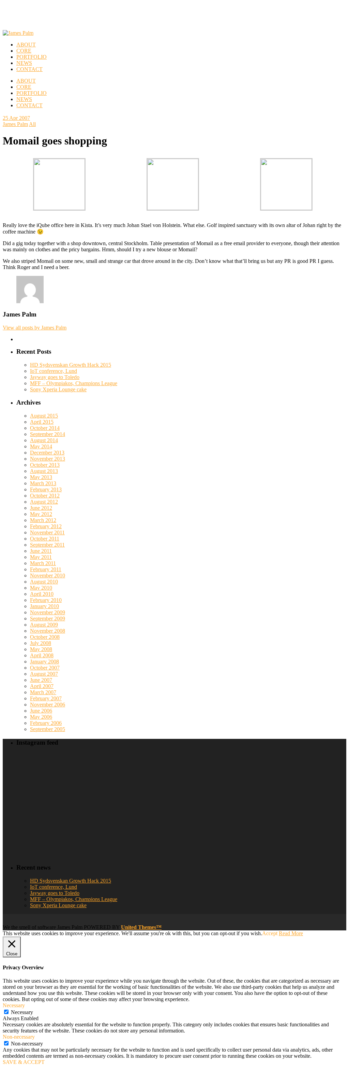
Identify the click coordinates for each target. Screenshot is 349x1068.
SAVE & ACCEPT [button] (24, 1062)
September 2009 (47, 618)
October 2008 (45, 637)
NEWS (24, 99)
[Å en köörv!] (140, 827)
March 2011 (43, 563)
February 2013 (46, 489)
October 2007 (45, 668)
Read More (291, 933)
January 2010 (44, 606)
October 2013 (45, 465)
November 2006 (47, 704)
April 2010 (42, 594)
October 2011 (44, 539)
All (32, 124)
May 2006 (41, 717)
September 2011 (47, 545)
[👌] (56, 779)
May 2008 (41, 649)
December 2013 (47, 452)
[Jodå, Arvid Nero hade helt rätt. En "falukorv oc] (223, 827)
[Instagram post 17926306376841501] (140, 779)
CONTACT (29, 105)
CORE (23, 87)
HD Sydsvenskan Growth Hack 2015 (70, 365)
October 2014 (45, 428)
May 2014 (41, 446)
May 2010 (41, 588)
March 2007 (43, 692)
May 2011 (41, 557)
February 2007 (46, 698)
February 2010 (46, 600)
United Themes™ (141, 927)
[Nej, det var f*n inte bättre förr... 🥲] (223, 779)
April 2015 (42, 422)
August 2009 (44, 625)
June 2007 (41, 680)
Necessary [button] (14, 1005)
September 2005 (47, 729)
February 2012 (46, 526)
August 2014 (44, 440)
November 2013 (47, 459)
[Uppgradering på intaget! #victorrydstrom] (56, 827)
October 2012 (45, 495)
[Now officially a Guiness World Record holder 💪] (307, 779)
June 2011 (41, 551)
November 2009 (47, 612)
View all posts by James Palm (34, 328)
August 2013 (44, 471)
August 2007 (44, 674)
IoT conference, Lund (53, 371)
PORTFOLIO (31, 93)
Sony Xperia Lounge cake (58, 389)
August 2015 (44, 416)
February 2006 (46, 723)
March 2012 (43, 520)
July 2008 (40, 643)
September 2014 (47, 434)
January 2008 (44, 661)
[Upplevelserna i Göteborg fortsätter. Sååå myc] (307, 827)
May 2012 (41, 514)
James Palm (15, 124)
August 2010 (44, 582)
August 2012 (44, 502)
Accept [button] (269, 933)
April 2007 (42, 686)
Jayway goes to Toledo (54, 377)
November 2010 (47, 575)
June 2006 (41, 711)
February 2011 (45, 569)
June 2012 (41, 508)
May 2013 (41, 477)
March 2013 (43, 483)
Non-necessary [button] (19, 1037)
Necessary (22, 1012)
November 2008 (47, 631)
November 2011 (47, 532)
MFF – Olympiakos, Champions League (73, 383)
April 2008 (42, 655)
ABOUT (26, 81)
